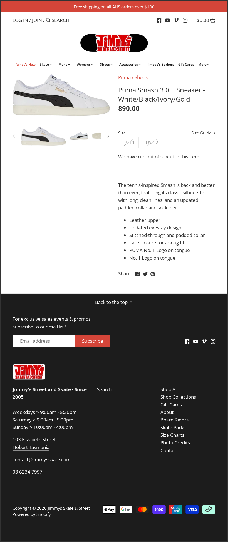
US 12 (152, 142)
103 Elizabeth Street (34, 439)
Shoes (141, 77)
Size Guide (201, 133)
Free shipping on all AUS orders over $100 (114, 6)
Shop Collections (178, 397)
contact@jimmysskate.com (42, 459)
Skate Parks (172, 427)
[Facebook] (159, 20)
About (167, 412)
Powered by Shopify (32, 514)
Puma (124, 77)
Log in (20, 20)
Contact (168, 450)
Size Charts (172, 435)
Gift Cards (171, 404)
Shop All (169, 389)
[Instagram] (185, 20)
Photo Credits (175, 442)
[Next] (108, 136)
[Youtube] (167, 20)
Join (37, 20)
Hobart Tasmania (31, 447)
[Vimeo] (176, 20)
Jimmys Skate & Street (69, 508)
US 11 (128, 142)
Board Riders (174, 419)
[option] (43, 136)
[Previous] (14, 136)
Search (104, 389)
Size (122, 132)
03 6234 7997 (28, 472)
